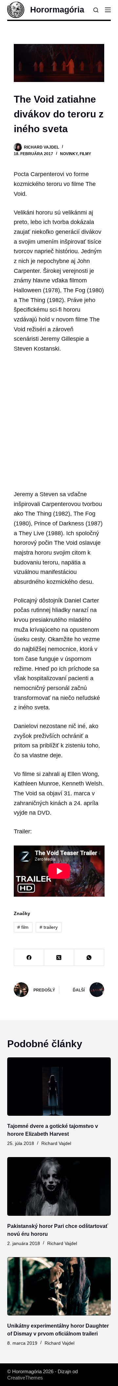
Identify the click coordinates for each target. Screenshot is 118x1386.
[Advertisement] (59, 422)
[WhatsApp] (89, 957)
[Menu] (108, 10)
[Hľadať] (95, 10)
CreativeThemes (25, 1377)
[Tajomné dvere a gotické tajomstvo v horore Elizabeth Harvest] (59, 1086)
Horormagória (57, 9)
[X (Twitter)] (59, 957)
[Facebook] (29, 957)
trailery (49, 927)
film (23, 927)
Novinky (69, 154)
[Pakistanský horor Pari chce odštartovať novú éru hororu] (59, 1186)
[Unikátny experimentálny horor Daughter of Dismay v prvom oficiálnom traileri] (59, 1286)
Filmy (85, 154)
